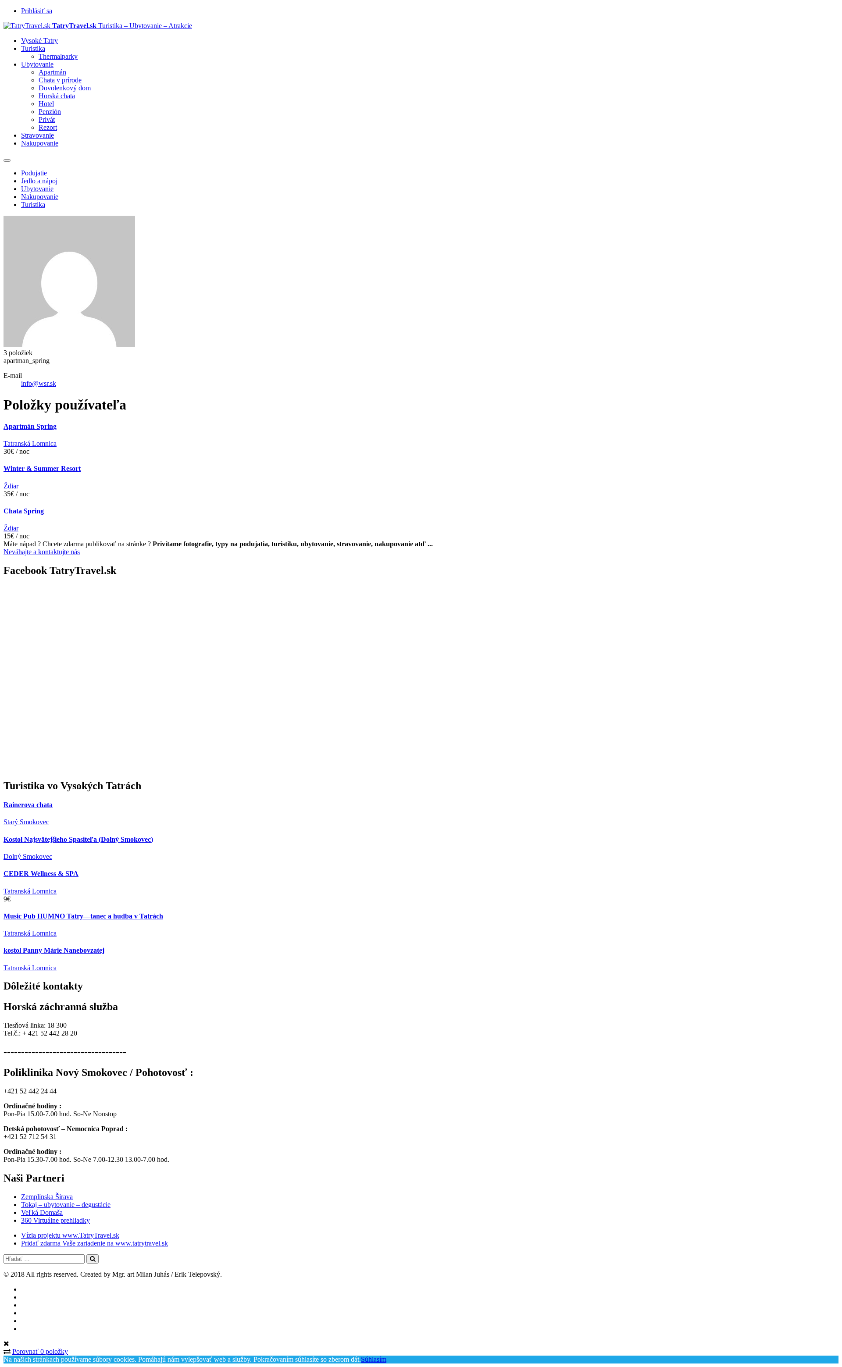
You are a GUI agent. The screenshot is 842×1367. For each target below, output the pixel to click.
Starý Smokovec (26, 822)
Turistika (33, 48)
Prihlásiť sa (36, 10)
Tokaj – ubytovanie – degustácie (66, 1204)
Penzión (50, 111)
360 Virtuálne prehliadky (55, 1220)
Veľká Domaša (42, 1212)
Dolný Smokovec (28, 856)
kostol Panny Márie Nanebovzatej (54, 950)
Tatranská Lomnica (30, 443)
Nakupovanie (39, 143)
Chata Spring (24, 511)
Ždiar (11, 486)
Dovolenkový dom (65, 88)
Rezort (48, 127)
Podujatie (34, 173)
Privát (47, 119)
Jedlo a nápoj (39, 181)
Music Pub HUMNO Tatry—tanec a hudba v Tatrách (83, 916)
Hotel (46, 103)
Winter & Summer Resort (42, 468)
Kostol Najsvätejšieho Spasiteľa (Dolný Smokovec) (78, 839)
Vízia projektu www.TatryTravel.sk (70, 1235)
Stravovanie (37, 135)
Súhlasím (373, 1359)
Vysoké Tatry (39, 40)
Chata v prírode (60, 80)
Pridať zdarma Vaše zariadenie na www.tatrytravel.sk (94, 1243)
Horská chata (57, 96)
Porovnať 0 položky (40, 1351)
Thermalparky (58, 56)
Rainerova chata (28, 804)
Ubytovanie (37, 64)
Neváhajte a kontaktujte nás (42, 551)
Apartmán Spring (30, 426)
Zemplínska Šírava (47, 1196)
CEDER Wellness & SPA (41, 873)
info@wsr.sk (38, 383)
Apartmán (52, 72)
